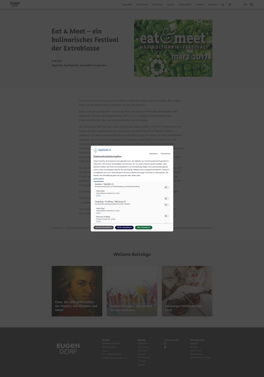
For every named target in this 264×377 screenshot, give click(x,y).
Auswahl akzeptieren (104, 227)
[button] (166, 187)
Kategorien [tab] (99, 179)
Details (98, 196)
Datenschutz (165, 154)
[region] (132, 203)
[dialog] (132, 188)
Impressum (153, 154)
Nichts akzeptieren (124, 227)
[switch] (166, 187)
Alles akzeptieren (143, 227)
